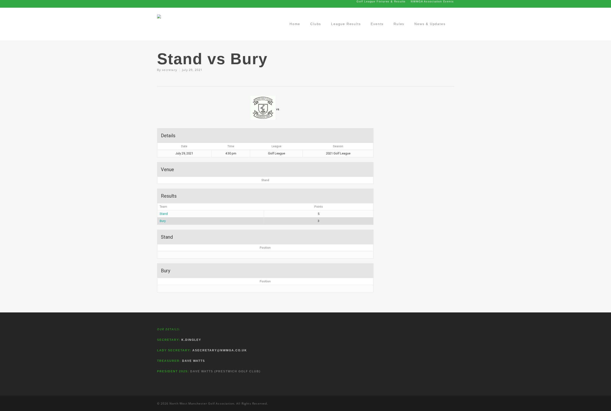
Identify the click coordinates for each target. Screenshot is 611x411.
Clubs (315, 24)
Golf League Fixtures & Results (381, 1)
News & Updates (429, 24)
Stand (164, 214)
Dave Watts (193, 361)
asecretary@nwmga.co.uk (219, 350)
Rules (399, 24)
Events (377, 24)
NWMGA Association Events (432, 1)
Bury (163, 221)
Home (295, 24)
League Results (346, 24)
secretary (169, 70)
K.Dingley (191, 340)
